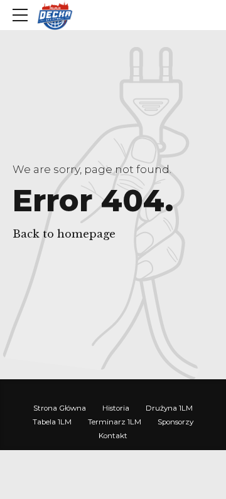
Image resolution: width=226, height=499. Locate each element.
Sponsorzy (175, 422)
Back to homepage (64, 234)
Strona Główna (59, 408)
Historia (115, 408)
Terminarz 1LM (114, 422)
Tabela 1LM (52, 422)
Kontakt (113, 435)
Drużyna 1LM (169, 408)
